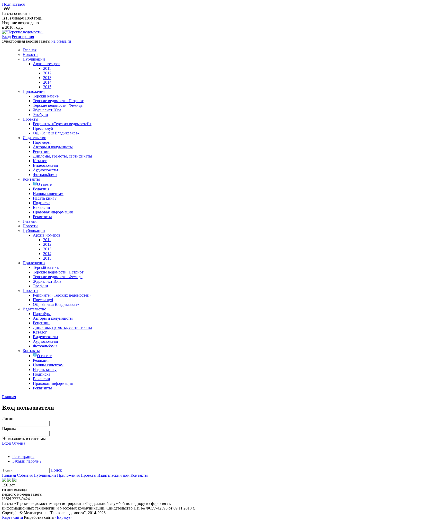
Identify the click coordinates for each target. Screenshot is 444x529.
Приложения (68, 475)
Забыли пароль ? (26, 461)
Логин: (8, 418)
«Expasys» (63, 517)
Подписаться (13, 4)
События (25, 475)
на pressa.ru (61, 41)
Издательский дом (114, 475)
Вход (6, 36)
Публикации (45, 475)
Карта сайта (13, 517)
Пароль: (9, 428)
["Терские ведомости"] (22, 32)
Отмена (18, 443)
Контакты (139, 475)
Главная (9, 475)
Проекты (89, 475)
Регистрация (23, 36)
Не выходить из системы (24, 438)
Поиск (56, 470)
